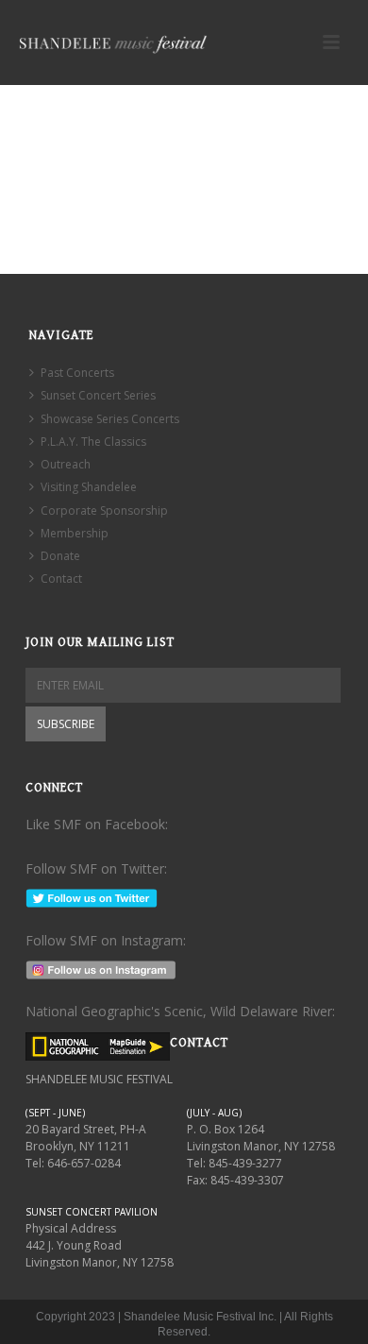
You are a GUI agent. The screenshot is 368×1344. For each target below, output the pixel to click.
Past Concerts (77, 373)
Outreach (66, 464)
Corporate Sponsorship (104, 510)
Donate (60, 556)
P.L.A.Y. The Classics (93, 442)
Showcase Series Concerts (110, 419)
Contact (61, 578)
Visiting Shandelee (89, 487)
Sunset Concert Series (98, 395)
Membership (75, 533)
